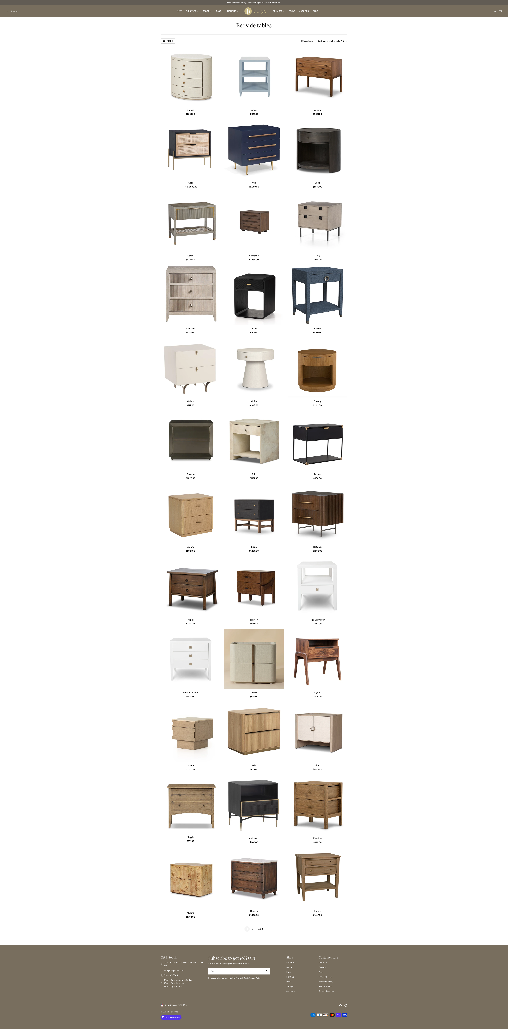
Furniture (290, 962)
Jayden (317, 692)
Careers (322, 967)
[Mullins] (190, 878)
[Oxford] (317, 877)
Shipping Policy (326, 981)
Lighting (290, 977)
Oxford (317, 911)
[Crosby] (317, 367)
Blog (321, 972)
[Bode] (317, 149)
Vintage (290, 986)
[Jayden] (317, 659)
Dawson (191, 474)
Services (290, 991)
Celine (190, 401)
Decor (289, 967)
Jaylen (190, 765)
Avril (254, 182)
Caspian (254, 328)
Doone (317, 474)
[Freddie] (190, 586)
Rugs (288, 972)
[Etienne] (190, 513)
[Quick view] (216, 52)
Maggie (190, 837)
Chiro (254, 401)
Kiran (317, 765)
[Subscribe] (267, 971)
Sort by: (322, 41)
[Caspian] (254, 295)
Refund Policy (325, 986)
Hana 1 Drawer (317, 619)
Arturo (317, 110)
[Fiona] (254, 513)
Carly (317, 255)
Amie (254, 110)
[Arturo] (317, 76)
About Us (323, 962)
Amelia (190, 110)
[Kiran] (317, 732)
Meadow (317, 838)
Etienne (190, 547)
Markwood (254, 838)
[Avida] (190, 149)
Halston (254, 619)
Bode (317, 182)
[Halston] (254, 586)
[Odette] (254, 877)
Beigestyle (173, 1011)
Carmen (190, 328)
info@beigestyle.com (174, 970)
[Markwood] (254, 804)
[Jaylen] (190, 732)
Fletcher (317, 547)
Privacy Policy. (255, 978)
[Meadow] (317, 804)
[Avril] (254, 149)
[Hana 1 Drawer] (317, 586)
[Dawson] (190, 440)
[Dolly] (254, 440)
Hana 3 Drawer (190, 692)
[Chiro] (254, 367)
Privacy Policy (325, 977)
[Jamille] (254, 659)
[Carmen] (190, 295)
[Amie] (254, 76)
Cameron (254, 255)
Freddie (191, 619)
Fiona (254, 547)
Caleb (190, 255)
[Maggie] (190, 804)
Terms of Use (241, 978)
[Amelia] (190, 76)
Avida (190, 182)
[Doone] (317, 440)
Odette (254, 911)
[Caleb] (190, 222)
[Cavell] (317, 295)
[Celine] (190, 367)
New (288, 981)
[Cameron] (254, 222)
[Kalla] (254, 732)
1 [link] (247, 929)
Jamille (254, 692)
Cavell (317, 328)
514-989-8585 (171, 975)
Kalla (254, 765)
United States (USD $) (174, 1005)
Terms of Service (327, 991)
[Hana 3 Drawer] (190, 659)
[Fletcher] (317, 513)
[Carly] (317, 222)
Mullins (190, 913)
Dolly (254, 474)
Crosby (317, 401)
